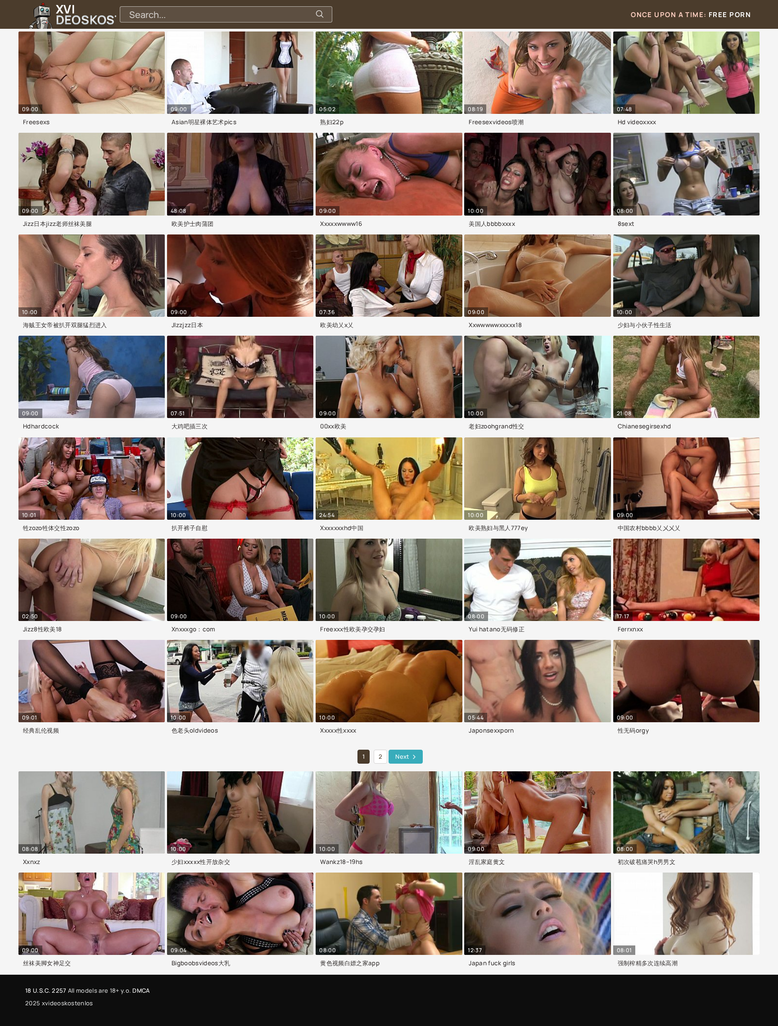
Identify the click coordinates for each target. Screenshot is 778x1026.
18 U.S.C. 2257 (45, 990)
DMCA (140, 990)
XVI (109, 14)
